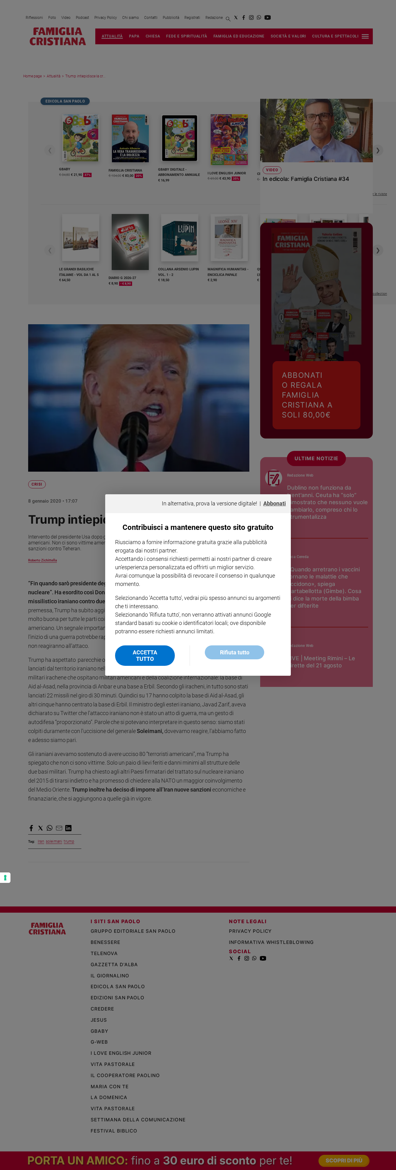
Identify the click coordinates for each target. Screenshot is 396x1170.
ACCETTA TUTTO (145, 655)
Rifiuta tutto (234, 652)
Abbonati (274, 503)
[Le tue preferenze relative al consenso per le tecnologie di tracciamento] (5, 877)
